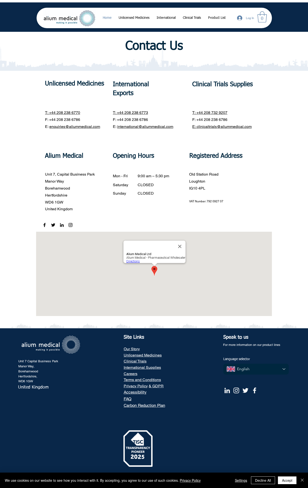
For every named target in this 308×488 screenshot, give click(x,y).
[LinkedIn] (61, 225)
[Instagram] (70, 225)
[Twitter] (53, 225)
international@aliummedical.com (145, 126)
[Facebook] (44, 225)
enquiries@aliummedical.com (74, 126)
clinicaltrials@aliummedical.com (224, 126)
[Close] (302, 480)
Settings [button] (241, 480)
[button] (262, 16)
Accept (287, 480)
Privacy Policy (190, 480)
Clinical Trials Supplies (222, 84)
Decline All (263, 480)
